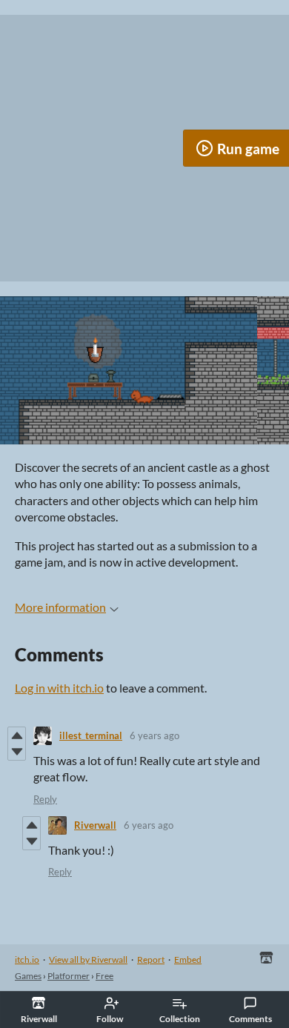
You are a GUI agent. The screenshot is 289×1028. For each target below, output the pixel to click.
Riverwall (95, 825)
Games (28, 975)
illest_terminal (90, 735)
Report (151, 959)
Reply (45, 799)
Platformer (68, 975)
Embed (188, 959)
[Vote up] (16, 735)
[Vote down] (16, 752)
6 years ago (154, 735)
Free (104, 975)
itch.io (27, 959)
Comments (250, 1018)
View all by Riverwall (88, 959)
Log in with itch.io (59, 688)
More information (60, 607)
